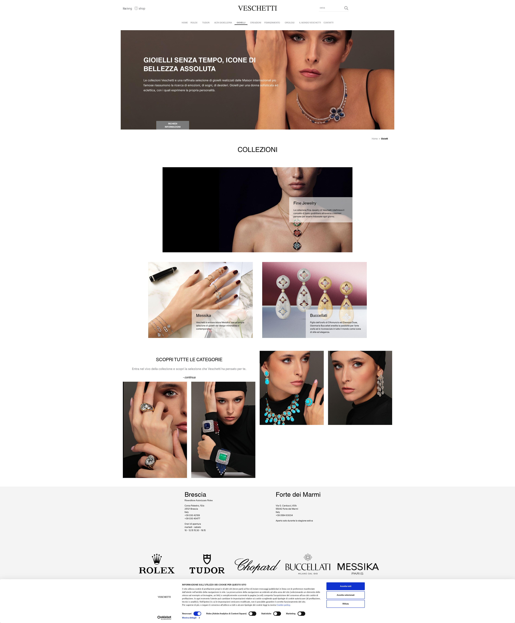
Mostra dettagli (189, 618)
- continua (189, 377)
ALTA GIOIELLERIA (223, 22)
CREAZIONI (255, 22)
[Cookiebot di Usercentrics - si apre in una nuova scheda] (164, 618)
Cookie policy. (284, 605)
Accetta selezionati (345, 595)
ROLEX (194, 22)
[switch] (252, 613)
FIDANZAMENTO (272, 22)
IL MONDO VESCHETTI (310, 22)
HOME (185, 22)
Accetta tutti (345, 586)
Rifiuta (346, 604)
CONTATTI (328, 22)
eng (129, 8)
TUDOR (205, 22)
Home (375, 138)
